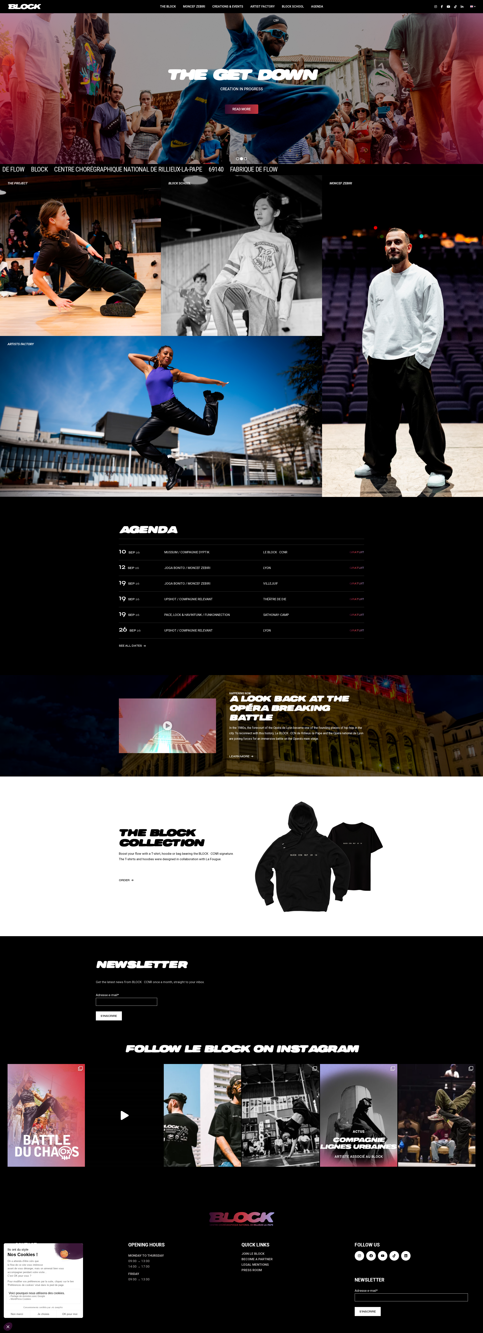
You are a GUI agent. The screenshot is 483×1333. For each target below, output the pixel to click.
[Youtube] (382, 1255)
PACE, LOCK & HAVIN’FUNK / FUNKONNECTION (197, 615)
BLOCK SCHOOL (179, 183)
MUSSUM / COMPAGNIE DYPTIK (186, 552)
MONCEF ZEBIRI (341, 183)
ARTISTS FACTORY (21, 344)
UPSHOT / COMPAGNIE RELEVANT (188, 599)
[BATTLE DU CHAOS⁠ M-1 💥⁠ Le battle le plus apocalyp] (46, 1115)
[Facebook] (371, 1255)
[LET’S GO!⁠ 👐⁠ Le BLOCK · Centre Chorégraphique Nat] (280, 1115)
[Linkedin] (406, 1255)
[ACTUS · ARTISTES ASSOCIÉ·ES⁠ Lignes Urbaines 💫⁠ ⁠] (358, 1115)
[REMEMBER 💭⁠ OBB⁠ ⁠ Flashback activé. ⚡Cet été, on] (436, 1115)
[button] (167, 726)
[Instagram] (359, 1255)
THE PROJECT (18, 183)
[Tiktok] (394, 1255)
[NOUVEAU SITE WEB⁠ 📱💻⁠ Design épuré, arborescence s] (124, 1115)
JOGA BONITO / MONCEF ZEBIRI (187, 568)
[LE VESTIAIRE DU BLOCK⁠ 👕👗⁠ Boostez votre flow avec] (202, 1115)
